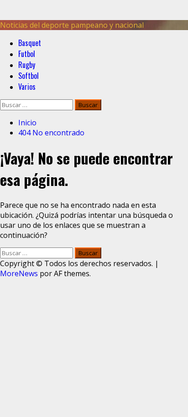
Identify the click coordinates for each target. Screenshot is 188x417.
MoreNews (19, 273)
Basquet (29, 42)
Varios (27, 86)
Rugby (26, 64)
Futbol (26, 53)
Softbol (28, 75)
